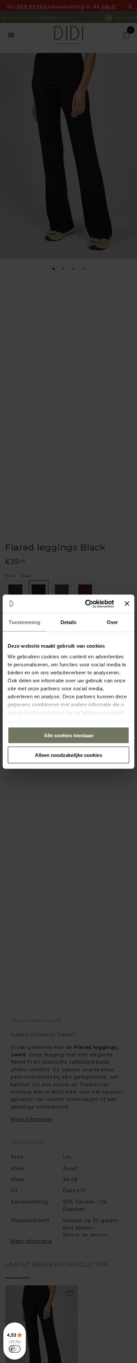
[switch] (15, 1349)
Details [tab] (69, 622)
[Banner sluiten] (127, 603)
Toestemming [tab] (24, 622)
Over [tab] (112, 622)
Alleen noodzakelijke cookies (68, 755)
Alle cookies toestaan (68, 735)
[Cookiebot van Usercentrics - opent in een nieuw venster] (86, 603)
